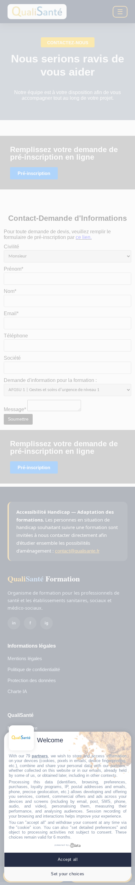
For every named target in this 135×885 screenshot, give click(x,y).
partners (40, 756)
